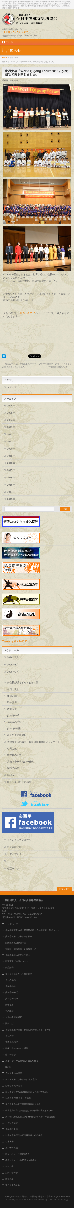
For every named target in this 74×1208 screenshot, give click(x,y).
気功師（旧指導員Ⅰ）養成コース (20, 949)
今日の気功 (13, 689)
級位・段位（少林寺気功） (17, 1154)
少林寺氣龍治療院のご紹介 (17, 955)
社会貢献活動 (14, 846)
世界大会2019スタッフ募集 (18, 1098)
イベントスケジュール (19, 839)
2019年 (11, 456)
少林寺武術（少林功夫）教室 (18, 936)
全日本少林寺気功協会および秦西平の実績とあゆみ (29, 1110)
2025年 (11, 412)
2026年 (11, 405)
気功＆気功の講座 (13, 1073)
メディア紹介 (14, 854)
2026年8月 (13, 664)
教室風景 (12, 708)
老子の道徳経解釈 (16, 735)
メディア (12, 387)
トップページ (11, 924)
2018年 (11, 463)
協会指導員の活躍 (13, 1085)
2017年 (11, 470)
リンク (10, 861)
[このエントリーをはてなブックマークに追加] (4, 356)
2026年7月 (13, 657)
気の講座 (12, 702)
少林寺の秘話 (14, 722)
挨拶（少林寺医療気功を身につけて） (22, 1061)
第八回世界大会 (12, 1185)
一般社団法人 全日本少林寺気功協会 (33, 1196)
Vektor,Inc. (52, 1199)
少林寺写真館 (11, 1148)
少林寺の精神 (14, 728)
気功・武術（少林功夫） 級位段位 (21, 1079)
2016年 (11, 477)
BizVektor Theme (37, 1199)
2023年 (11, 427)
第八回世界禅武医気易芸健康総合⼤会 (22, 1104)
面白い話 (12, 695)
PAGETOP (64, 889)
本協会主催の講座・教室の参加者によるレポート (33, 741)
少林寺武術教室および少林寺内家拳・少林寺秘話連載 (30, 1116)
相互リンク (13, 868)
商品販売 (9, 967)
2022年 (11, 434)
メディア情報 (11, 1123)
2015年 (11, 484)
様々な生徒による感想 (19, 782)
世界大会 (9, 1141)
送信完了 (9, 1179)
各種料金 (9, 1166)
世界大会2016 (27, 313)
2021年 (11, 441)
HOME (4, 58)
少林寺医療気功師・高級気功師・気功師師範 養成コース (32, 930)
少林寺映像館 (11, 1129)
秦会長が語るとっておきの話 (22, 682)
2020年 (11, 448)
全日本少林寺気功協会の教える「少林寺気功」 (27, 1092)
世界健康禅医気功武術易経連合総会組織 (24, 1135)
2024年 (11, 420)
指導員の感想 (14, 755)
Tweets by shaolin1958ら (16, 641)
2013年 (11, 499)
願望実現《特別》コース (16, 961)
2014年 (11, 492)
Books (10, 775)
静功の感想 (13, 768)
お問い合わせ (11, 1172)
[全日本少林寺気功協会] (29, 22)
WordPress (21, 1199)
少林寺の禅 (13, 715)
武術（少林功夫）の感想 (20, 761)
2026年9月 (13, 671)
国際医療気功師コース (15, 943)
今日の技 (12, 748)
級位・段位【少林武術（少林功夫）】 (22, 1160)
